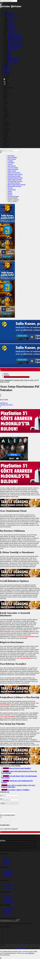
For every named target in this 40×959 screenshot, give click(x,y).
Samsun (6, 103)
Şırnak (6, 133)
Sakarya (6, 101)
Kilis (5, 144)
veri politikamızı (29, 953)
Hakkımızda (7, 862)
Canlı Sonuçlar (11, 33)
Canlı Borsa (10, 22)
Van (5, 120)
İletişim (6, 864)
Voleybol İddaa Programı (14, 46)
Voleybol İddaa (8, 877)
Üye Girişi (7, 857)
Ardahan (6, 137)
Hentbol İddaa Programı (14, 44)
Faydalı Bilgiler (8, 68)
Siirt (5, 104)
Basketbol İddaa (8, 872)
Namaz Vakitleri (12, 16)
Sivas (5, 108)
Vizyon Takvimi (12, 63)
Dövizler (10, 50)
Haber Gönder (11, 31)
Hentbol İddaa (8, 874)
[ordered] (12, 803)
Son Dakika (10, 14)
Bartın (5, 135)
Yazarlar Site (7, 910)
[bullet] (14, 803)
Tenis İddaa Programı (13, 48)
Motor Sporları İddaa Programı (16, 43)
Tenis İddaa (7, 912)
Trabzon (6, 113)
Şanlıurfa (6, 116)
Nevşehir (6, 94)
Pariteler (9, 55)
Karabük (6, 142)
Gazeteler (10, 19)
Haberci (6, 373)
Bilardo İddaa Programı (14, 39)
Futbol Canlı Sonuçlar (13, 34)
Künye (6, 860)
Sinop (5, 106)
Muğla (6, 91)
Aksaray (6, 125)
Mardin (6, 89)
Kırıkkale (6, 130)
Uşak (5, 118)
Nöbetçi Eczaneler (12, 29)
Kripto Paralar (11, 51)
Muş (5, 93)
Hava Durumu (11, 17)
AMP (5, 915)
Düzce (6, 147)
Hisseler (9, 53)
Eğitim (6, 65)
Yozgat (6, 121)
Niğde (5, 96)
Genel (5, 70)
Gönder (3, 803)
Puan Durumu (11, 26)
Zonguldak (7, 123)
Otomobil (6, 72)
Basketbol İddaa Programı (15, 38)
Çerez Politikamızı (21, 948)
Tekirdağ (6, 110)
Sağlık (5, 75)
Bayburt (6, 127)
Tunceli (6, 115)
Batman (6, 132)
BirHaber (2, 840)
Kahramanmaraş (8, 87)
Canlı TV (10, 24)
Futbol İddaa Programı (14, 41)
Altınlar (9, 56)
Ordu (5, 98)
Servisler (6, 12)
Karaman (6, 128)
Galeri (9, 21)
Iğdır (5, 138)
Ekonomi (6, 67)
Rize (5, 99)
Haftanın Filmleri (12, 60)
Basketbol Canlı (8, 913)
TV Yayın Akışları (12, 27)
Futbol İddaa (7, 870)
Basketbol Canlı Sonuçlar (14, 36)
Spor (5, 73)
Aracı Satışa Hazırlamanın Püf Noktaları (25, 368)
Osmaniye (7, 145)
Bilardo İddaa (8, 875)
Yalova (6, 140)
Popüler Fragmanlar (13, 61)
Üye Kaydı (7, 859)
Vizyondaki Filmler (13, 58)
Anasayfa (3, 368)
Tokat (5, 111)
